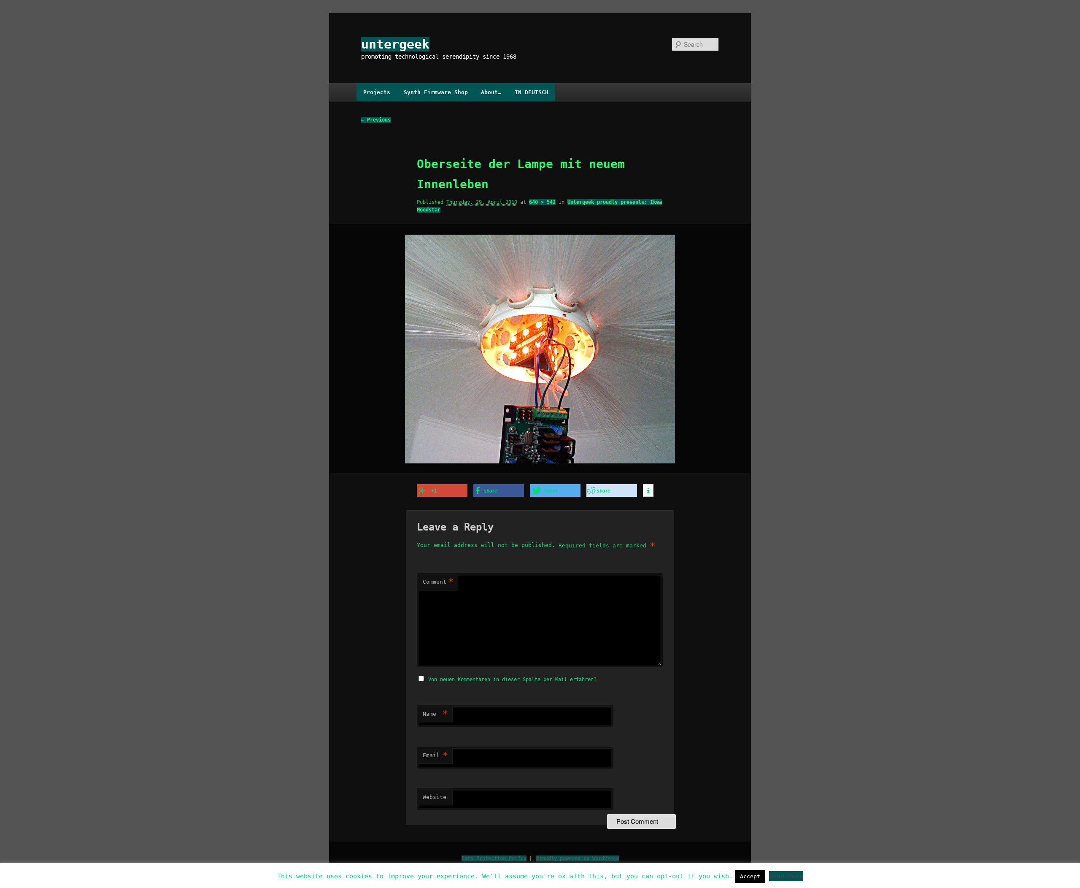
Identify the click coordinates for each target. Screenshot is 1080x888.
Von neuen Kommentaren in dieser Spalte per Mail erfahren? (512, 679)
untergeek (395, 44)
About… (491, 92)
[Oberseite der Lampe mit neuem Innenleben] (540, 349)
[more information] (648, 491)
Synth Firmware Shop (436, 92)
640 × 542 (542, 202)
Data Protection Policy (494, 858)
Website (434, 797)
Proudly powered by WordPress (577, 858)
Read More (786, 876)
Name (435, 714)
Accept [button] (750, 876)
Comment (438, 582)
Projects (376, 92)
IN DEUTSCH (531, 92)
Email (435, 755)
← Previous (376, 120)
